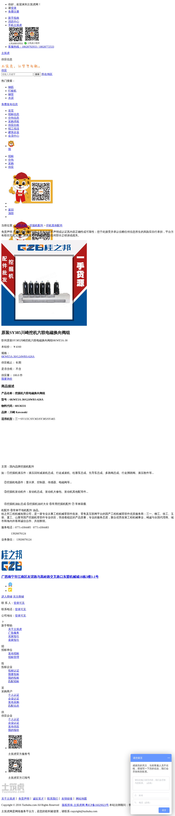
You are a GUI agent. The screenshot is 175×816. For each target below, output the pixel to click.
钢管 (11, 94)
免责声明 (23, 798)
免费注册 (13, 11)
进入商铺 (6, 596)
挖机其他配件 (54, 225)
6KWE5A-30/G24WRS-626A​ (18, 356)
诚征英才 (38, 798)
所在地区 (47, 74)
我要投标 (13, 674)
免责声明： (8, 231)
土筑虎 (5, 53)
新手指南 (13, 17)
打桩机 (12, 90)
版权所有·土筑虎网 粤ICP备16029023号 (85, 804)
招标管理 (13, 657)
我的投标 (13, 677)
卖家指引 (13, 639)
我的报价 (13, 730)
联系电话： (8, 609)
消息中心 (13, 21)
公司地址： (8, 615)
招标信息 (13, 114)
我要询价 (6, 378)
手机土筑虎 (15, 25)
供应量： (6, 375)
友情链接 (67, 798)
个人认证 (13, 694)
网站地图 (81, 798)
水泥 (11, 97)
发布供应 (13, 726)
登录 (13, 8)
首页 (11, 110)
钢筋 (11, 87)
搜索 (37, 74)
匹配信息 (13, 705)
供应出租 (13, 125)
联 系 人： (7, 602)
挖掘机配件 (36, 225)
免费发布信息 (9, 104)
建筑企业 (13, 132)
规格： (5, 353)
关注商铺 (18, 596)
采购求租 (13, 121)
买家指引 (13, 636)
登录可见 (19, 602)
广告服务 (13, 632)
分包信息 (13, 117)
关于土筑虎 (15, 629)
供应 (4, 70)
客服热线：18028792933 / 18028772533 (31, 46)
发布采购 (13, 702)
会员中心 (13, 135)
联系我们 (52, 798)
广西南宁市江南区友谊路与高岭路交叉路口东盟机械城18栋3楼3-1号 (50, 576)
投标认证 (13, 670)
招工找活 (13, 128)
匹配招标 (13, 681)
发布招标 (13, 653)
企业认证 (13, 698)
